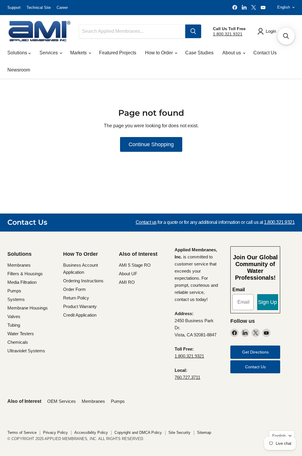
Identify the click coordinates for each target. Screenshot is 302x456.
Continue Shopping (151, 144)
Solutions (17, 52)
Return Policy (76, 297)
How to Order (159, 52)
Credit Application (79, 314)
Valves (13, 316)
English (283, 7)
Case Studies (199, 52)
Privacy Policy (55, 432)
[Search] (193, 31)
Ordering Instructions (83, 280)
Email (238, 289)
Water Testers (20, 333)
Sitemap (204, 432)
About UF (128, 273)
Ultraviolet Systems (26, 350)
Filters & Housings (25, 273)
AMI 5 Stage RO (135, 265)
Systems (16, 299)
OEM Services (61, 401)
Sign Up (267, 302)
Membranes (19, 265)
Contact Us (265, 52)
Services (49, 52)
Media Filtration (22, 282)
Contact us (146, 222)
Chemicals (17, 342)
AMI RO (127, 282)
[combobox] (132, 31)
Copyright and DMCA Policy (138, 432)
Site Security (179, 432)
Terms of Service (22, 432)
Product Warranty (80, 306)
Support (14, 7)
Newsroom (18, 69)
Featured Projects (117, 52)
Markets (79, 52)
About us (232, 52)
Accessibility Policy (91, 432)
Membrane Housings (27, 307)
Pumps (14, 290)
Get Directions (255, 352)
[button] (286, 36)
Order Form (74, 289)
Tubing (13, 325)
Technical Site (39, 7)
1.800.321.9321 (227, 34)
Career (62, 7)
